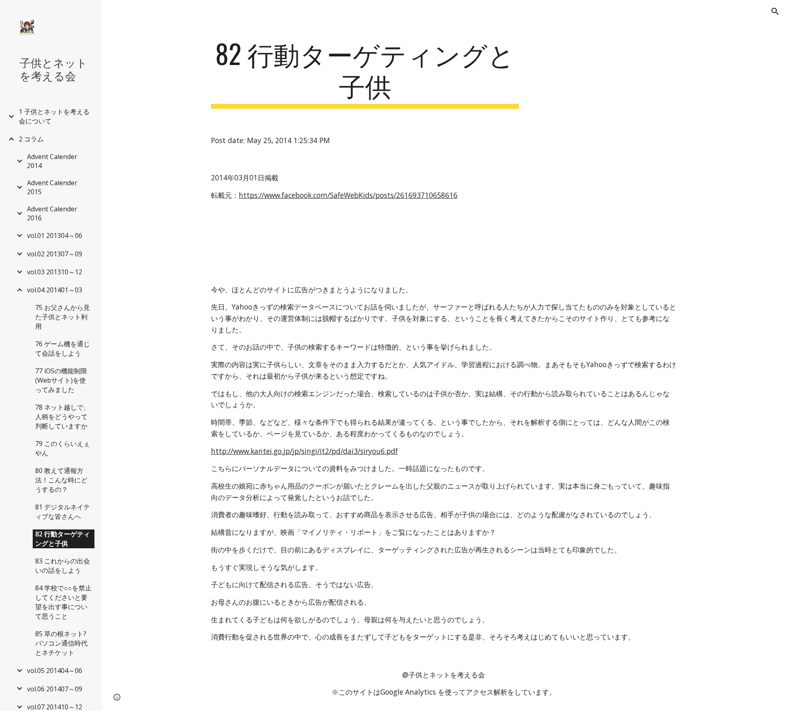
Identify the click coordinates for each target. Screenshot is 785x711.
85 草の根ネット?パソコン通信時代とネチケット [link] (61, 643)
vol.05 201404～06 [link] (54, 670)
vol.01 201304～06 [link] (54, 235)
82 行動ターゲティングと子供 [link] (62, 538)
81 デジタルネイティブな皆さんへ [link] (62, 511)
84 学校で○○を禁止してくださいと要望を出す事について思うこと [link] (63, 602)
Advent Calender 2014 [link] (52, 161)
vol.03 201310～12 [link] (54, 271)
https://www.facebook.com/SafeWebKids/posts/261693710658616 (348, 195)
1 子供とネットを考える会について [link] (54, 116)
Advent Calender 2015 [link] (52, 187)
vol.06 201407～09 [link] (54, 688)
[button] (775, 11)
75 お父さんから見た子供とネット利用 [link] (62, 317)
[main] (365, 73)
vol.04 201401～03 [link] (54, 289)
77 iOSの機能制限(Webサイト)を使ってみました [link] (61, 380)
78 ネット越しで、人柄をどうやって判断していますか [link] (62, 417)
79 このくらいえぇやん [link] (62, 448)
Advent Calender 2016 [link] (52, 213)
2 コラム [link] (31, 139)
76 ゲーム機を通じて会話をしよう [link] (62, 348)
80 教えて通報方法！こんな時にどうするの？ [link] (61, 480)
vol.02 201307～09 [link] (54, 253)
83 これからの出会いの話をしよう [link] (62, 565)
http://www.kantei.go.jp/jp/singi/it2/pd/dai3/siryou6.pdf (304, 451)
